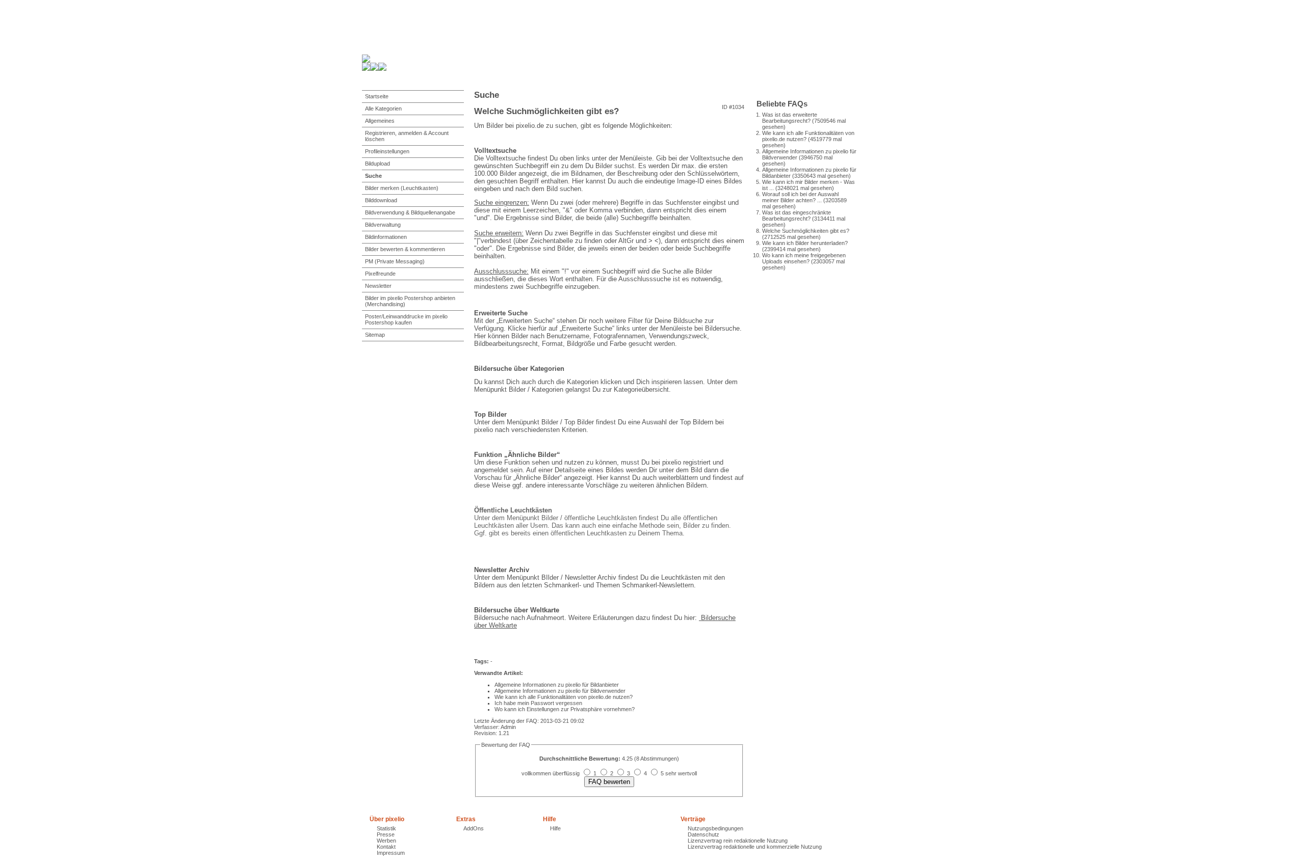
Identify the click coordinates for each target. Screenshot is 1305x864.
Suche (373, 176)
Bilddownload (381, 200)
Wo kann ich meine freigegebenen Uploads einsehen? (804, 258)
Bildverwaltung (383, 225)
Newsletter (378, 286)
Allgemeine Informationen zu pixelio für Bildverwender (559, 691)
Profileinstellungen (387, 151)
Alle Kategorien (383, 108)
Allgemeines (380, 121)
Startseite (376, 96)
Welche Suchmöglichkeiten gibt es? (805, 231)
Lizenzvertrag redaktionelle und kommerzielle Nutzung (755, 847)
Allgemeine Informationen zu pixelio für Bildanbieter (556, 685)
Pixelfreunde (380, 274)
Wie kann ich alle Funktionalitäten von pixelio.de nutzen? (563, 697)
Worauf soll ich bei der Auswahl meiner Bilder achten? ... (800, 197)
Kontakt (386, 847)
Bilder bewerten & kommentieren (405, 249)
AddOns (473, 828)
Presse (386, 834)
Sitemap (375, 335)
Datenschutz (703, 834)
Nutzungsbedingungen (715, 828)
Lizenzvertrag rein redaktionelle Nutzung (738, 841)
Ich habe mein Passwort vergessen (538, 703)
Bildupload (377, 163)
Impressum (391, 853)
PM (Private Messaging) (395, 261)
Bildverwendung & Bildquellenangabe (410, 212)
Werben (386, 841)
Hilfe (555, 828)
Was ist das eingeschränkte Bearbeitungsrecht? (796, 215)
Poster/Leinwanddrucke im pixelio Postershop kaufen (406, 319)
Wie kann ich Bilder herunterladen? (805, 243)
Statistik (386, 828)
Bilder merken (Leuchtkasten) (401, 188)
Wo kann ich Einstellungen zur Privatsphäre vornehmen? (564, 709)
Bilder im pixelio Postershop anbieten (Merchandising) (410, 301)
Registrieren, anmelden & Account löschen (407, 136)
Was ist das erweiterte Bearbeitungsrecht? (789, 118)
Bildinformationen (386, 237)
